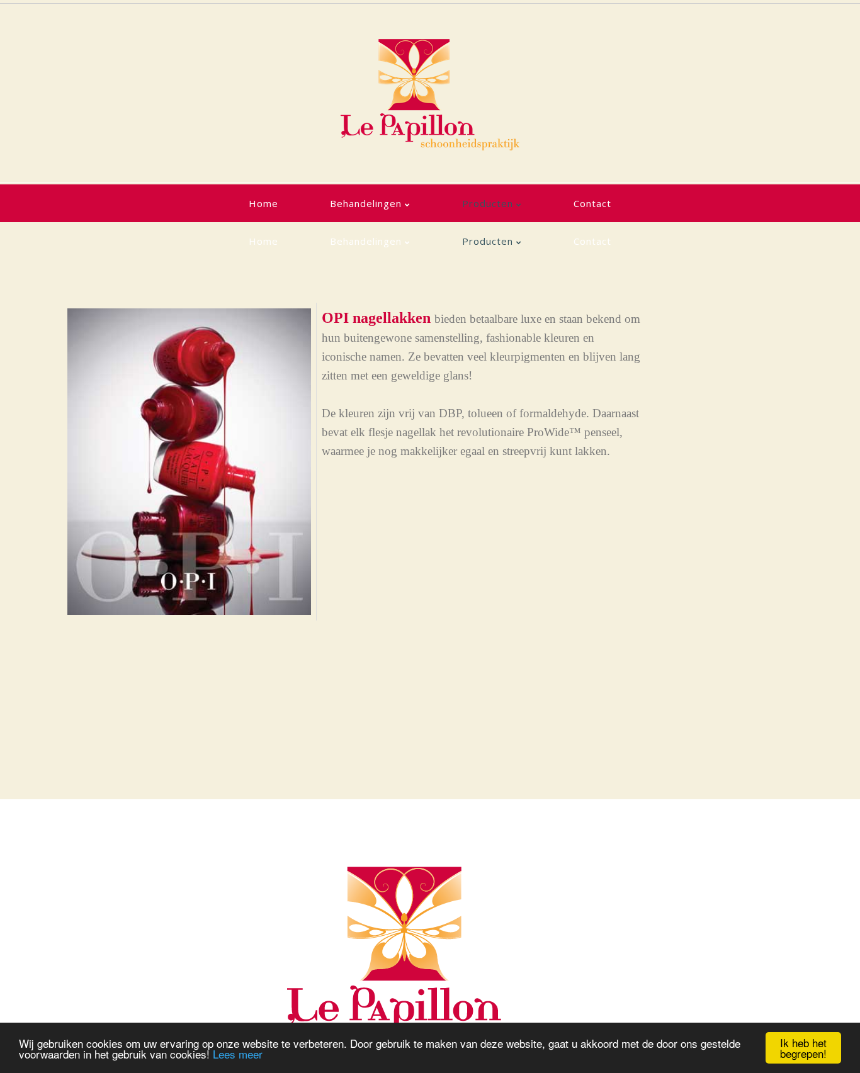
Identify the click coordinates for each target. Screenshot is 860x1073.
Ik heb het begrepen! (803, 1048)
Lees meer (238, 1054)
